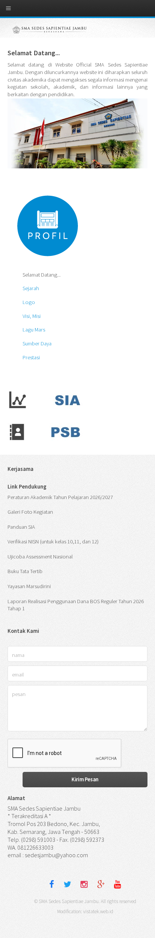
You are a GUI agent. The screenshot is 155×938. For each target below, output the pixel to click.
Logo (29, 302)
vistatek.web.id (98, 911)
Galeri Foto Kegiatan (30, 511)
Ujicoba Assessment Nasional (40, 556)
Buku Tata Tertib (25, 571)
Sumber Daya (37, 343)
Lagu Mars (34, 329)
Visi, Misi (32, 316)
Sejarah (31, 288)
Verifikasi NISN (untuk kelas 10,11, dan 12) (53, 541)
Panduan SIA (21, 526)
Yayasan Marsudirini (29, 586)
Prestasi (31, 357)
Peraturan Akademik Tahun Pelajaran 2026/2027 (60, 497)
